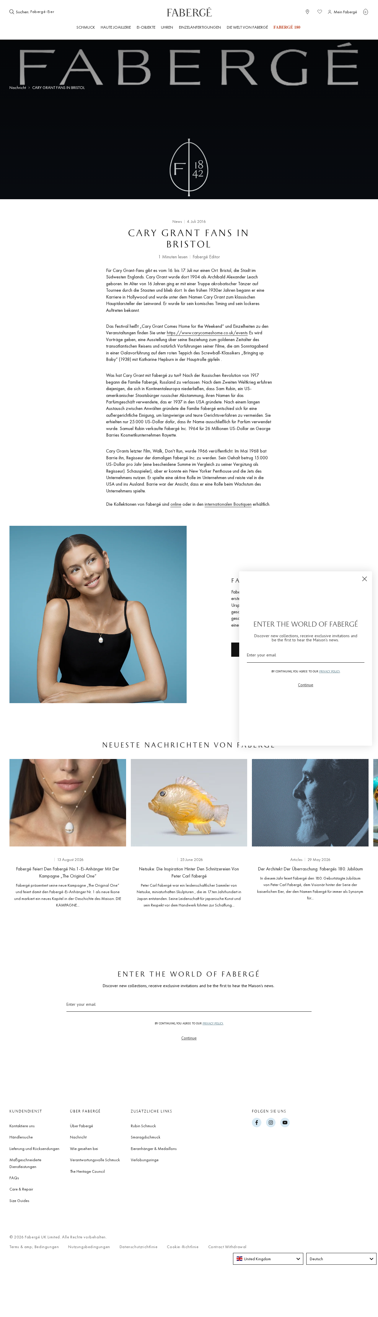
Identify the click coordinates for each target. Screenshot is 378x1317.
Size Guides (19, 1200)
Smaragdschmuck (145, 1137)
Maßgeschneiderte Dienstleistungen (25, 1163)
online (175, 504)
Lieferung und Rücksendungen (34, 1148)
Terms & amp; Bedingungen (34, 1246)
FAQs (14, 1177)
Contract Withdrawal (227, 1246)
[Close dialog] (364, 579)
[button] (365, 11)
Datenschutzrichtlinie (139, 1246)
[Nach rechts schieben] (354, 835)
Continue (189, 1038)
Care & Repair (21, 1189)
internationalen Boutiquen (228, 504)
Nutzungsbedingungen (89, 1246)
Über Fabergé (81, 1125)
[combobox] (48, 12)
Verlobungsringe (145, 1159)
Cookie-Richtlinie (182, 1246)
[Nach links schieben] (23, 835)
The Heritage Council (87, 1171)
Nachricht (17, 87)
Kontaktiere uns (22, 1125)
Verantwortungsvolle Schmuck (95, 1159)
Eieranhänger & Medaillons (154, 1148)
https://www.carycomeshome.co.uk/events (207, 333)
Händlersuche (21, 1137)
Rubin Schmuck (143, 1125)
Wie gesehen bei (84, 1148)
